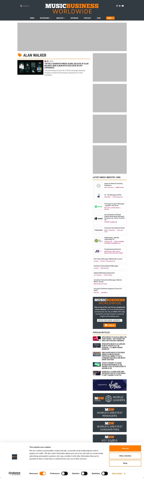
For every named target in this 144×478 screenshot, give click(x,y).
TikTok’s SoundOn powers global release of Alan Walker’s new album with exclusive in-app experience (66, 65)
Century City (108, 241)
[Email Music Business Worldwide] (123, 6)
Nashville (107, 197)
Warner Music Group (100, 284)
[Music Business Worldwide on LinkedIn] (120, 6)
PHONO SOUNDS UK (110, 222)
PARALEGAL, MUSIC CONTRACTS (111, 238)
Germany (112, 230)
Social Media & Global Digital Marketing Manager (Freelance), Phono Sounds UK (114, 217)
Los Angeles (98, 275)
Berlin (106, 230)
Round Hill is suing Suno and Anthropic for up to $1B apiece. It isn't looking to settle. (114, 373)
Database (74, 18)
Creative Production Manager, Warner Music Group (108, 281)
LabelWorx (104, 292)
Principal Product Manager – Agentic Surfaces (114, 204)
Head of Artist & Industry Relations (113, 184)
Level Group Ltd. (118, 197)
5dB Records (105, 268)
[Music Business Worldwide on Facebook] (117, 6)
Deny (125, 463)
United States (115, 207)
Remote (96, 292)
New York (107, 207)
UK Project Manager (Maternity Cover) (108, 259)
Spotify (106, 209)
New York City (108, 187)
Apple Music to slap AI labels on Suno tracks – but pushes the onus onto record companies (114, 339)
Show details (117, 473)
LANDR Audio (119, 187)
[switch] (64, 473)
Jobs (99, 18)
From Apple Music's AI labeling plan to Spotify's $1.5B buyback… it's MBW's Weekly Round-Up (113, 346)
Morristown (108, 251)
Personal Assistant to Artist (114, 228)
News (32, 18)
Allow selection (125, 456)
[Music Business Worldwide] (72, 8)
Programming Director (112, 249)
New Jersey (116, 251)
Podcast (87, 18)
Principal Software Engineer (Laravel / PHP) (108, 289)
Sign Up (111, 325)
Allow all (125, 448)
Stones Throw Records (108, 261)
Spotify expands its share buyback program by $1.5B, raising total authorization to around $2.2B (114, 365)
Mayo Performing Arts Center (113, 253)
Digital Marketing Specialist (104, 273)
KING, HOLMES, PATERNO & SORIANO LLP (114, 242)
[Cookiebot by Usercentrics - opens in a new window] (14, 473)
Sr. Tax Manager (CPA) (112, 195)
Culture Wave (108, 275)
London (96, 261)
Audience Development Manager (106, 266)
